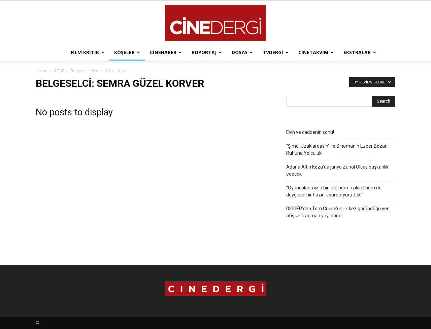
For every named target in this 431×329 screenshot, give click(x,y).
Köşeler (124, 52)
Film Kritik (85, 52)
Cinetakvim (313, 52)
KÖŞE (59, 71)
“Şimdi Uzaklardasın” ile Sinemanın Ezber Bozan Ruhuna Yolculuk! (337, 149)
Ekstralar (357, 52)
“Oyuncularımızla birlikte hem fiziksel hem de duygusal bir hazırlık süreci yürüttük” (334, 191)
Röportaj (204, 52)
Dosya (239, 52)
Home (41, 71)
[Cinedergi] (215, 23)
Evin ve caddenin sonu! (310, 132)
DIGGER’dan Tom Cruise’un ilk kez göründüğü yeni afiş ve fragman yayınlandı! (338, 212)
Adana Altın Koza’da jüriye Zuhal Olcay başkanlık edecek (337, 170)
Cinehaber (163, 52)
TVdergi (273, 52)
